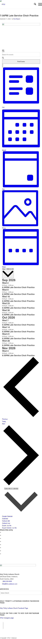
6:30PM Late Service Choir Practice (18, 287)
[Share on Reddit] (2, 551)
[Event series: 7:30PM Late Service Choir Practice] (15, 285)
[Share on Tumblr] (2, 545)
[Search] (34, 4)
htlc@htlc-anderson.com (9, 584)
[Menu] (39, 4)
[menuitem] (34, 4)
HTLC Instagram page (7, 618)
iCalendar (5, 518)
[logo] (17, 4)
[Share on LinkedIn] (2, 541)
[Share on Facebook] (2, 532)
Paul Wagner (16, 19)
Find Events (21, 61)
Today (4, 421)
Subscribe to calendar (11, 488)
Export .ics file (6, 525)
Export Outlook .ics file (9, 528)
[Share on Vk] (2, 548)
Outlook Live (6, 523)
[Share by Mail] (2, 554)
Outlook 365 (6, 521)
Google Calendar (7, 516)
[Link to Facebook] (1, 624)
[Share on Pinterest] (2, 538)
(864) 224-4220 (7, 581)
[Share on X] (2, 535)
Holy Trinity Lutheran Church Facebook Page (14, 608)
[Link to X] (1, 627)
